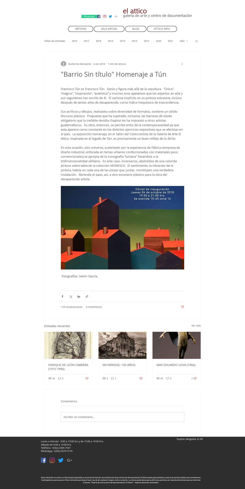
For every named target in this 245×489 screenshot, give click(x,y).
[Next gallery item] (180, 228)
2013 (134, 40)
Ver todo (196, 325)
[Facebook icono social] (98, 16)
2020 (158, 40)
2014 (110, 40)
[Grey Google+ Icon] (116, 16)
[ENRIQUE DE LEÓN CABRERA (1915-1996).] (68, 345)
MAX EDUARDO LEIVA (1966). (176, 365)
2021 (170, 40)
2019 (122, 40)
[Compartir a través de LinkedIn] (78, 296)
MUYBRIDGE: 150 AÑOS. (119, 365)
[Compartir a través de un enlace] (86, 296)
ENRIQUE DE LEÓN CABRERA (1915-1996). (68, 367)
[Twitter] (110, 16)
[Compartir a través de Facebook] (62, 296)
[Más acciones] (182, 64)
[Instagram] (104, 16)
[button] (196, 41)
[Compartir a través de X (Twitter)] (70, 296)
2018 (98, 40)
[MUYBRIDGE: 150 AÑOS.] (122, 345)
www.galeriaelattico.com (158, 477)
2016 (74, 40)
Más (182, 40)
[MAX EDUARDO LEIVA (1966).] (176, 345)
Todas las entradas (54, 40)
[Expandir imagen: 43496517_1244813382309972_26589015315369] (122, 227)
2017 (86, 40)
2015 (146, 40)
